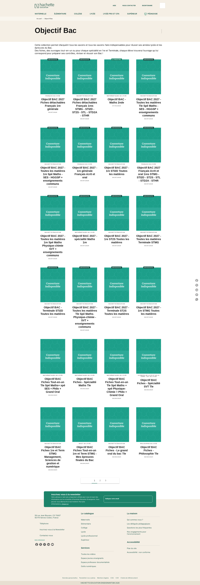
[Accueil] (44, 5)
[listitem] (37, 544)
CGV (117, 578)
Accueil (39, 18)
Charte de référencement (129, 578)
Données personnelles (69, 578)
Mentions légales (103, 578)
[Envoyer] (149, 499)
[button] (113, 5)
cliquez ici (65, 504)
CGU (112, 578)
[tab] (41, 14)
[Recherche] (162, 5)
